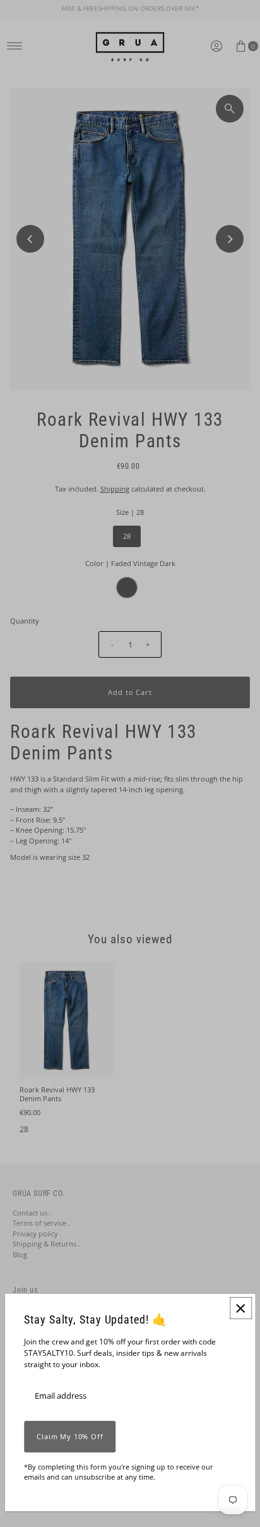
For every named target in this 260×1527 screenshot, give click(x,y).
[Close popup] (241, 1308)
